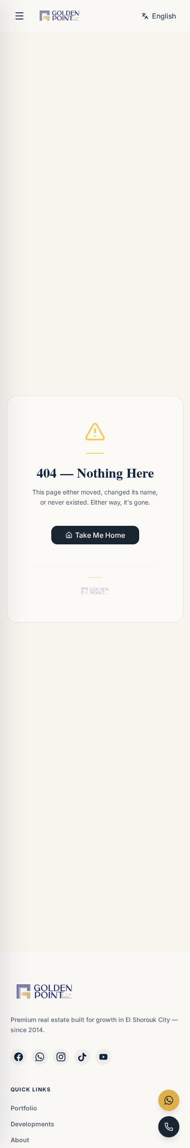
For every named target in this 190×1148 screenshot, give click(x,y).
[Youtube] (103, 1057)
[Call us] (168, 1126)
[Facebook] (19, 1057)
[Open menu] (19, 16)
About (20, 1140)
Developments (32, 1124)
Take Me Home (100, 535)
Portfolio (24, 1108)
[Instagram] (61, 1057)
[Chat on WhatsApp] (168, 1100)
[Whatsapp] (40, 1057)
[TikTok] (82, 1057)
